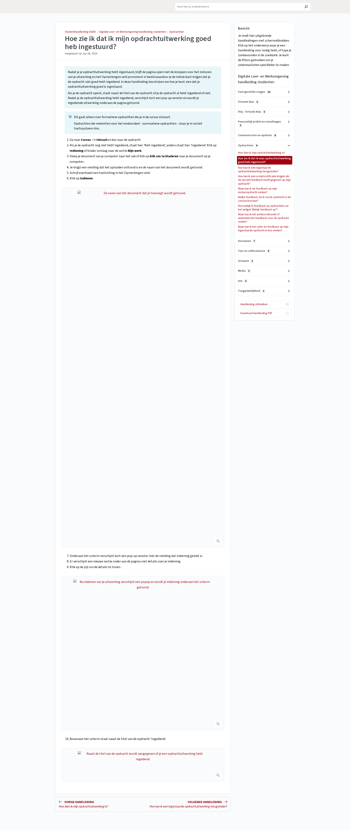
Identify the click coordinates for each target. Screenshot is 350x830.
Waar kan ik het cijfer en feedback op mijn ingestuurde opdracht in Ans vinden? (263, 229)
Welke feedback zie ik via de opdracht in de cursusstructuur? (264, 199)
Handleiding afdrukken (254, 304)
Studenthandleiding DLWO (80, 32)
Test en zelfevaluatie (253, 251)
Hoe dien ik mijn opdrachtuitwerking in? (261, 153)
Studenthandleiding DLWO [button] (53, 4)
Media (244, 271)
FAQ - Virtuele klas (251, 112)
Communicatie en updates (257, 135)
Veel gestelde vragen (254, 92)
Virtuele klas (248, 102)
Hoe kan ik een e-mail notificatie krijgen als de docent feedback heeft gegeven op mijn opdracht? (264, 180)
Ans (242, 281)
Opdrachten (176, 32)
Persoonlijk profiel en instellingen (259, 123)
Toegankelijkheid (251, 291)
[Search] (306, 7)
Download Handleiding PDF (256, 313)
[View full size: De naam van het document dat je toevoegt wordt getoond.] (143, 367)
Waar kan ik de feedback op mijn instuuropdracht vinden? (257, 190)
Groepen (245, 261)
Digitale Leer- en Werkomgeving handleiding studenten (132, 32)
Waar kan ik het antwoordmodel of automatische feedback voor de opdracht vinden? (263, 218)
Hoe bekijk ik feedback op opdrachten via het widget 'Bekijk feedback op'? (263, 208)
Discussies (246, 241)
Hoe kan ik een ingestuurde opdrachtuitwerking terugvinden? (258, 169)
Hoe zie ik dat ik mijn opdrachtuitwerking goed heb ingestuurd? (138, 43)
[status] (143, 87)
